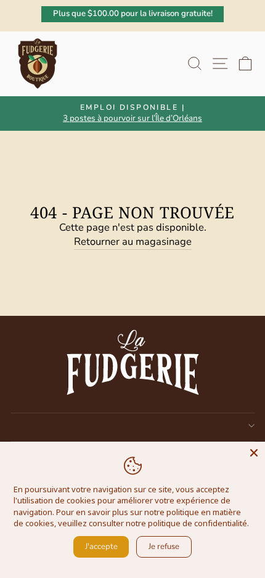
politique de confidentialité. (198, 523)
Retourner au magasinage (133, 241)
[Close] (254, 453)
